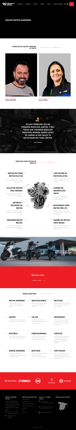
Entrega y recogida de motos (17, 205)
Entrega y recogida (26, 401)
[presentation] (8, 131)
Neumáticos (24, 408)
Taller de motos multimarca (14, 189)
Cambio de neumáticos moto (59, 191)
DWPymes (41, 427)
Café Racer (24, 412)
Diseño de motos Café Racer (62, 221)
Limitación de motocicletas (60, 174)
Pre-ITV (23, 410)
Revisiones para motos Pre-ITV (61, 206)
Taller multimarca (26, 399)
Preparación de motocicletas (28, 403)
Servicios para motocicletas (15, 174)
